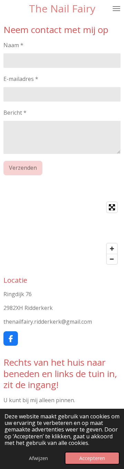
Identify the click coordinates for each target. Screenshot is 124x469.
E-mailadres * (20, 79)
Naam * (13, 45)
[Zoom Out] (112, 259)
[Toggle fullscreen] (112, 207)
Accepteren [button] (92, 458)
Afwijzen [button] (38, 458)
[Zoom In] (112, 248)
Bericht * (15, 112)
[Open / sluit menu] (116, 8)
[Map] (62, 233)
